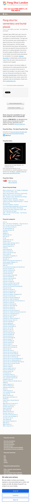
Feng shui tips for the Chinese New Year (12, 361)
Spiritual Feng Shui (7, 411)
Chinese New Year (7, 239)
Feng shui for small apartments (10, 313)
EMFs (4, 265)
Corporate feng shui (8, 446)
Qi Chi (4, 402)
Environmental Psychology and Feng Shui (13, 267)
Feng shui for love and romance (10, 310)
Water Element (6, 424)
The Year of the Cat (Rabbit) (9, 416)
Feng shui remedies (7, 341)
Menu (6, 14)
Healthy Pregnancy (7, 384)
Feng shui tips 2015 (7, 350)
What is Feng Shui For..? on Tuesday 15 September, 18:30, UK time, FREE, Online (15, 191)
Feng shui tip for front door (9, 347)
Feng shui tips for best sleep (10, 353)
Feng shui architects (8, 268)
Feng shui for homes (9, 442)
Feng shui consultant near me (10, 283)
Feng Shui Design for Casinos (10, 284)
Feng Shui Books (7, 273)
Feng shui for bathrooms (9, 291)
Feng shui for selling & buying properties (13, 447)
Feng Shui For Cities (8, 302)
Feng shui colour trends (8, 278)
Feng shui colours (7, 280)
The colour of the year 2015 (9, 414)
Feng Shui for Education (8, 304)
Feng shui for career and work (10, 299)
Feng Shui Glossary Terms (9, 320)
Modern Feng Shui (7, 395)
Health (4, 382)
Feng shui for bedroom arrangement (11, 294)
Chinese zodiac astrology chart (10, 243)
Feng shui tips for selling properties (11, 360)
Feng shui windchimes (8, 369)
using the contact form (19, 124)
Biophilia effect (6, 235)
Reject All (15, 500)
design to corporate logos (9, 75)
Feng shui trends (7, 365)
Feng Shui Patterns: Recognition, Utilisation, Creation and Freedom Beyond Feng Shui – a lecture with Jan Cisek (15, 201)
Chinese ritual (6, 241)
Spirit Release (6, 410)
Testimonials (7, 471)
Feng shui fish (6, 288)
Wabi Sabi (5, 422)
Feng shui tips (6, 349)
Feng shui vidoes (7, 366)
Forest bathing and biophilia (9, 376)
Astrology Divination (7, 230)
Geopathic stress (7, 379)
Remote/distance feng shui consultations (13, 449)
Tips (5, 457)
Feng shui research (7, 342)
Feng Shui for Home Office (9, 305)
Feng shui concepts (7, 281)
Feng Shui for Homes (8, 307)
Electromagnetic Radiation (9, 262)
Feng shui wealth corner (8, 368)
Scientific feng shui (7, 406)
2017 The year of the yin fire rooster (11, 225)
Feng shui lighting (7, 323)
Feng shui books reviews (9, 275)
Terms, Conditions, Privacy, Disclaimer (13, 474)
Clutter (4, 247)
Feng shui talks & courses (9, 345)
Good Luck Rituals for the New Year (11, 381)
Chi (3, 238)
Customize (15, 495)
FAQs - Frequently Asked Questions (12, 469)
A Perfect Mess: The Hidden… (15, 107)
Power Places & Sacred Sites (10, 400)
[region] (15, 489)
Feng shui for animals (8, 289)
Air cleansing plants (7, 228)
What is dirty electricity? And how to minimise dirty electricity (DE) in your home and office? (15, 194)
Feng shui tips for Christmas (9, 357)
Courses (6, 462)
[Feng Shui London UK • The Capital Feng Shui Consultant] (15, 3)
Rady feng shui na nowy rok (9, 403)
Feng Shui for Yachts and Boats (10, 318)
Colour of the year (7, 251)
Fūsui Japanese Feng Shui (9, 377)
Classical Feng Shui (7, 246)
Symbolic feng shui (7, 413)
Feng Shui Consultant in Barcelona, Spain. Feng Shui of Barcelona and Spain (14, 210)
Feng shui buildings (7, 276)
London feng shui (7, 390)
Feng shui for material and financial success (13, 312)
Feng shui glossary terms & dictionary (13, 472)
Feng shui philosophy (8, 333)
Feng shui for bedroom (8, 292)
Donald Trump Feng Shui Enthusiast (11, 260)
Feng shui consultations (9, 441)
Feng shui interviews (8, 321)
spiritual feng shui (11, 81)
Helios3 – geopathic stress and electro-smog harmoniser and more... (14, 172)
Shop (5, 459)
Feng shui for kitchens (8, 308)
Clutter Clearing (6, 249)
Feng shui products (7, 336)
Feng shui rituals (7, 344)
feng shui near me (7, 328)
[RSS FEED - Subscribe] (7, 136)
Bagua (4, 231)
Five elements (6, 373)
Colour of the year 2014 (8, 252)
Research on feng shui (8, 405)
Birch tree (5, 236)
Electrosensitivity (7, 264)
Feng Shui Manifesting (8, 324)
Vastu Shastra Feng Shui (9, 421)
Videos (5, 460)
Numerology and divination (9, 397)
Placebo (5, 398)
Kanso (4, 389)
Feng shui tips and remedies (9, 352)
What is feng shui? (7, 426)
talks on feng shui (12, 182)
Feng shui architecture (8, 270)
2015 (4, 222)
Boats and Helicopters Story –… (15, 103)
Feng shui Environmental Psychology (12, 286)
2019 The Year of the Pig (9, 227)
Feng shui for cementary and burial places (14, 23)
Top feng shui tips (7, 418)
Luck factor (5, 394)
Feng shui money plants (8, 326)
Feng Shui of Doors (7, 331)
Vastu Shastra (6, 419)
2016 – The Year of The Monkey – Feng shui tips (14, 223)
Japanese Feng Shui (8, 387)
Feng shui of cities (7, 329)
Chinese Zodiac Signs (8, 244)
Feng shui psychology (8, 337)
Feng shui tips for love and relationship (12, 358)
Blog (5, 456)
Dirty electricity (6, 257)
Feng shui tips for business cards (11, 355)
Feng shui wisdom (7, 371)
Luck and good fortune (8, 392)
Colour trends (6, 254)
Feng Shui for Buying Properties (10, 297)
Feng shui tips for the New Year (10, 363)
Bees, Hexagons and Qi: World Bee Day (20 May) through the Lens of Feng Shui (15, 197)
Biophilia (5, 233)
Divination (5, 259)
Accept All (15, 491)
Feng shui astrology (7, 272)
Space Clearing (6, 408)
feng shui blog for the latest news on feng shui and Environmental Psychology (15, 132)
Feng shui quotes (7, 339)
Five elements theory (8, 374)
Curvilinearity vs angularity (9, 256)
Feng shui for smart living (9, 315)
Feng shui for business (8, 296)
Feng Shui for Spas (7, 317)
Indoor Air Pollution (7, 385)
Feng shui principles (7, 334)
